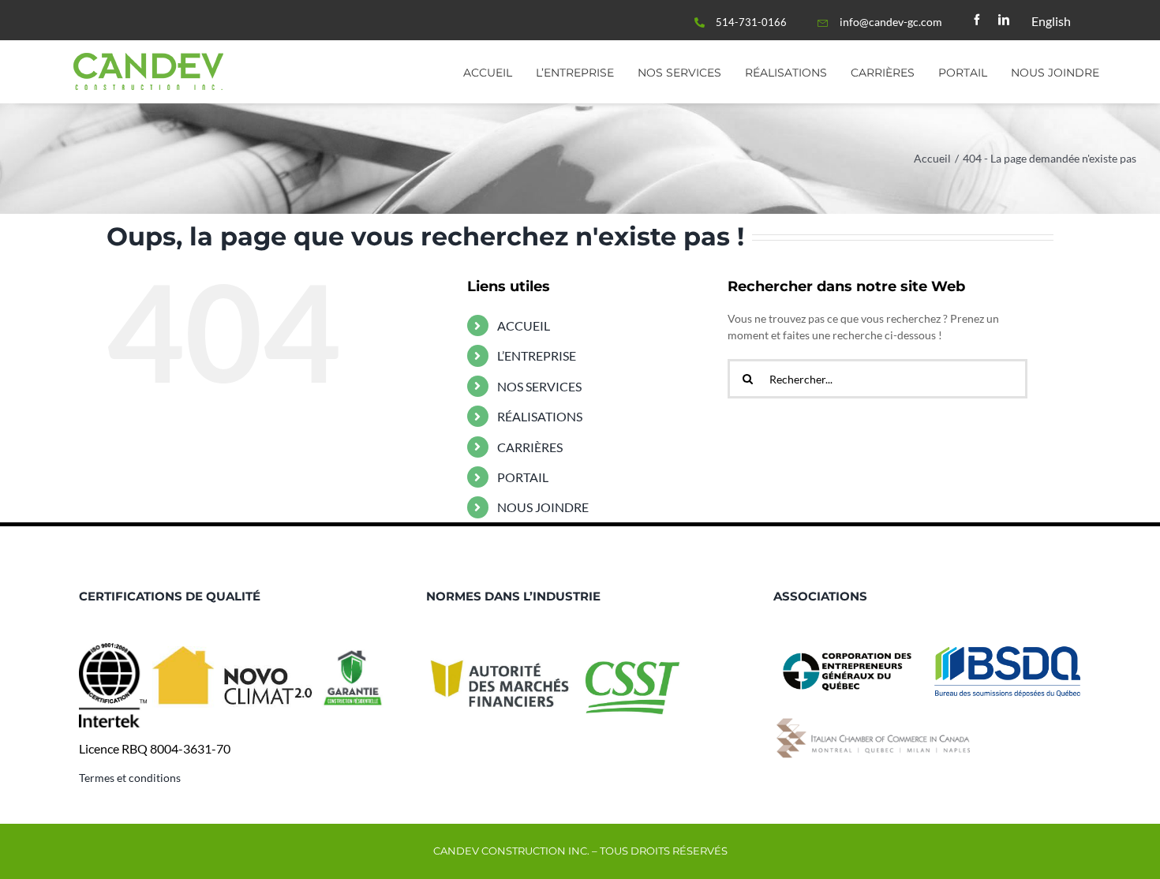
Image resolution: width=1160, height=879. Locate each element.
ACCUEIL (523, 325)
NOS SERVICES (539, 386)
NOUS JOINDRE (543, 506)
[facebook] (976, 19)
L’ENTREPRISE (536, 355)
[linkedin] (1003, 19)
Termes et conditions (130, 777)
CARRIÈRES (530, 447)
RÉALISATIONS (539, 416)
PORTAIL (522, 476)
